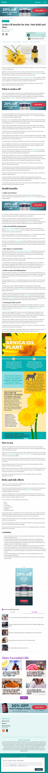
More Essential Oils (15, 658)
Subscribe (37, 2)
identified (29, 221)
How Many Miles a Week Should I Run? (18, 648)
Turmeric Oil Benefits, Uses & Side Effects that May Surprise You (11, 692)
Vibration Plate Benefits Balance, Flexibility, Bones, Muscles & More (25, 632)
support (23, 313)
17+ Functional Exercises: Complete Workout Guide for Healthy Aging (26, 617)
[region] (23, 764)
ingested (33, 151)
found (31, 234)
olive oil (8, 454)
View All (24, 697)
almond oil (12, 454)
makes (20, 289)
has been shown (9, 228)
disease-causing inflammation (26, 77)
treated (43, 264)
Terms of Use (22, 765)
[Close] (42, 758)
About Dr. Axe (5, 721)
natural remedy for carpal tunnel (22, 251)
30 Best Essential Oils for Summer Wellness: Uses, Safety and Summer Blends (11, 674)
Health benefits (16, 42)
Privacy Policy (23, 757)
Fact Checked (5, 21)
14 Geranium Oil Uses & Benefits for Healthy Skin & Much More (35, 674)
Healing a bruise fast (31, 196)
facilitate (26, 294)
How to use (25, 42)
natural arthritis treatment (13, 230)
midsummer (12, 98)
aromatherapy (35, 149)
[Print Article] (6, 34)
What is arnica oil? (6, 42)
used (15, 280)
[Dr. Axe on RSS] (3, 730)
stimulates (11, 298)
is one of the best (26, 308)
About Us (4, 723)
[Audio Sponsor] (36, 38)
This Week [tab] (34, 612)
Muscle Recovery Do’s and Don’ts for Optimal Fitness (22, 640)
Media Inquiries (6, 725)
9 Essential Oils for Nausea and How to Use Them (36, 692)
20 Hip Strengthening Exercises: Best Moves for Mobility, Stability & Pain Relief (26, 625)
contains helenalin (36, 73)
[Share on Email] (3, 34)
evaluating (18, 241)
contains (9, 119)
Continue (39, 769)
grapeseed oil (22, 454)
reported (14, 123)
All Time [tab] (12, 612)
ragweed (29, 489)
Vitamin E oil (29, 454)
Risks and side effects (35, 42)
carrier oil (31, 115)
